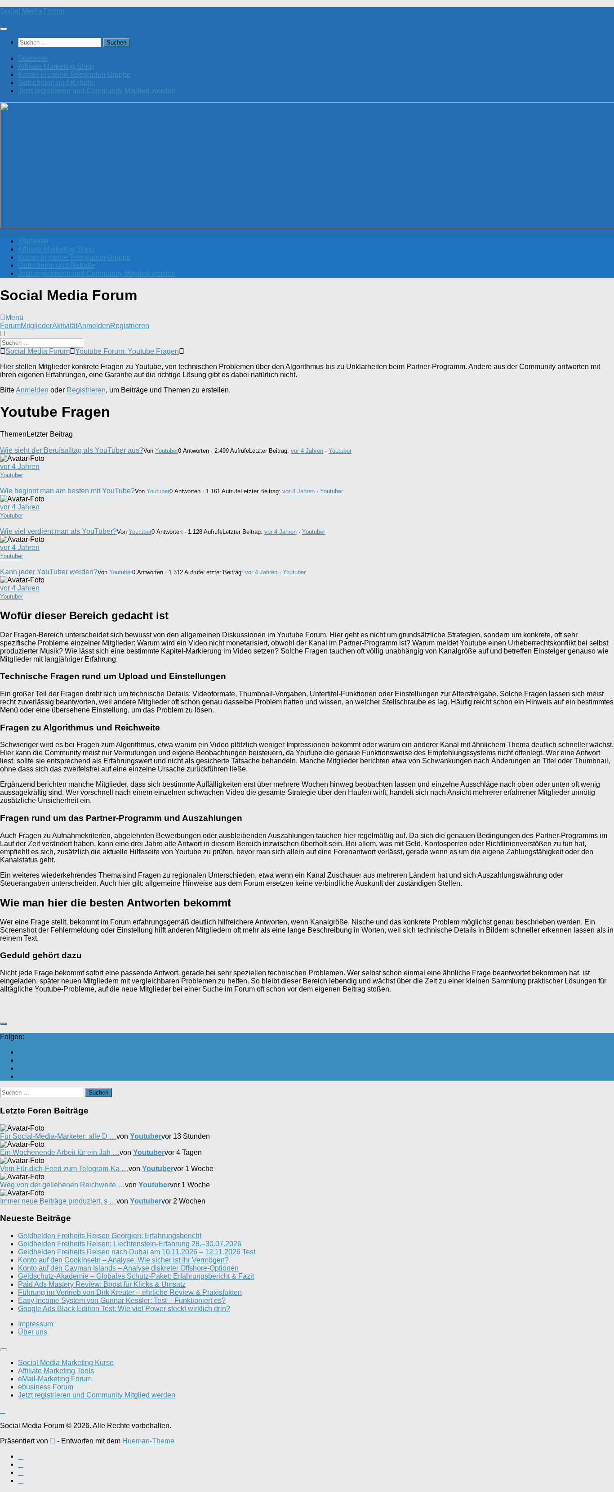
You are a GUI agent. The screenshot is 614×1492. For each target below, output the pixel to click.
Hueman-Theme (148, 1441)
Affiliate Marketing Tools (56, 1371)
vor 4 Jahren (307, 450)
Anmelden (93, 325)
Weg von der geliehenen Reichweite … (62, 1185)
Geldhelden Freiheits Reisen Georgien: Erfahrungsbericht (109, 1236)
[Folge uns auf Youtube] (20, 1052)
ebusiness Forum (45, 1387)
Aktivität (64, 325)
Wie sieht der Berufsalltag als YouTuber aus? (71, 450)
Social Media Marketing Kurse (66, 1362)
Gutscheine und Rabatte (56, 82)
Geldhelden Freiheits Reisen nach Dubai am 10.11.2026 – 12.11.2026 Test (136, 1252)
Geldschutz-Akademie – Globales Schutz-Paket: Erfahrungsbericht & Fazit (136, 1276)
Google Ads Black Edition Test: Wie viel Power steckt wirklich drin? (124, 1308)
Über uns (32, 1332)
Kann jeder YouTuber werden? (49, 572)
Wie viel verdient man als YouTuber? (58, 531)
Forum (10, 325)
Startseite (33, 58)
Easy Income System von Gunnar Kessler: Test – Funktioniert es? (122, 1300)
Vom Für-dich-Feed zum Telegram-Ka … (64, 1168)
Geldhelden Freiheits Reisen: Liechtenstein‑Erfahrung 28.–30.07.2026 (129, 1244)
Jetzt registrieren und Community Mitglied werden (96, 91)
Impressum (35, 1324)
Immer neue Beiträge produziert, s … (58, 1201)
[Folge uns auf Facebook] (20, 1060)
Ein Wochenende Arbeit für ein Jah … (60, 1152)
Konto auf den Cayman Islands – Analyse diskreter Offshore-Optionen (128, 1268)
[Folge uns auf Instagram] (20, 1068)
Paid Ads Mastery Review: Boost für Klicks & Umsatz (102, 1284)
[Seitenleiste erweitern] (3, 1024)
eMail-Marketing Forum (55, 1379)
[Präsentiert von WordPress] (52, 1441)
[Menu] (3, 28)
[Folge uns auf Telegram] (20, 1076)
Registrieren (129, 325)
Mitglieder (36, 325)
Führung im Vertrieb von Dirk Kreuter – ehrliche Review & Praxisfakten (130, 1292)
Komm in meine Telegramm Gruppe (74, 74)
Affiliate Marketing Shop (56, 66)
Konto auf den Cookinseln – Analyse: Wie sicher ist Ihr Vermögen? (123, 1260)
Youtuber (166, 450)
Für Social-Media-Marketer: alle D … (58, 1136)
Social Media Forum (32, 11)
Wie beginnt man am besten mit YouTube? (67, 491)
